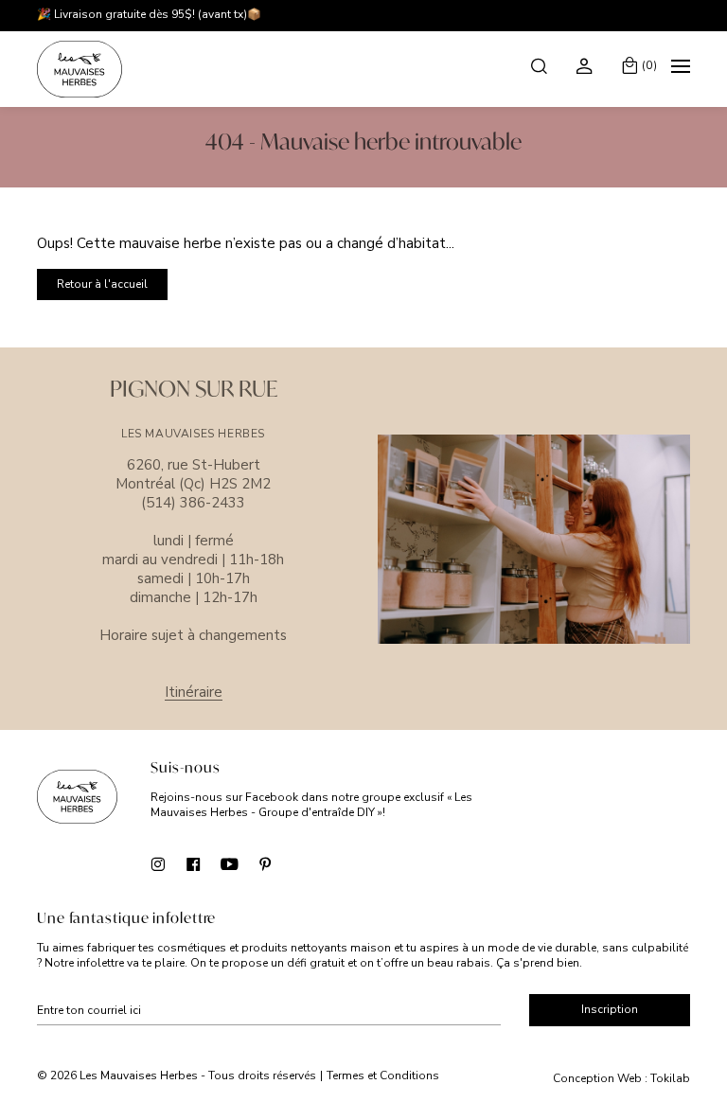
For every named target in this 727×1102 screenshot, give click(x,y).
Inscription (609, 1009)
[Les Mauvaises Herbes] (79, 69)
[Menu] (680, 69)
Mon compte (587, 65)
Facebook (193, 864)
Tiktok (301, 864)
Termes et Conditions (383, 1075)
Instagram (158, 864)
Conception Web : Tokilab (621, 1079)
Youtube (229, 864)
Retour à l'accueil (102, 284)
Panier (649, 65)
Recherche (541, 65)
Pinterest (265, 864)
